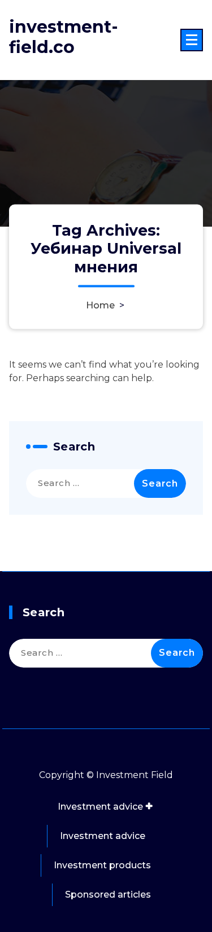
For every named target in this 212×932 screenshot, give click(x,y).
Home (100, 304)
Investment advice (100, 806)
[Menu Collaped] (191, 40)
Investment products (102, 865)
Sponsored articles (108, 894)
